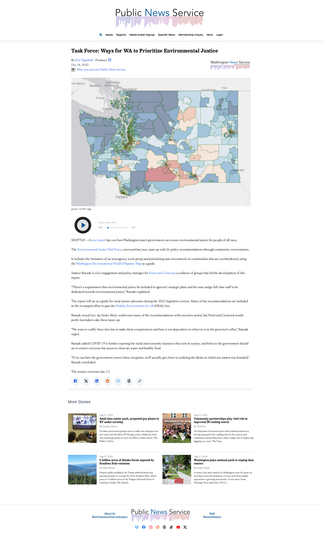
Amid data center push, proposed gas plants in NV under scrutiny (129, 420)
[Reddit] (157, 527)
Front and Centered (162, 273)
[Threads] (164, 527)
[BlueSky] (137, 527)
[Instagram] (151, 527)
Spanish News (166, 34)
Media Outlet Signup (142, 34)
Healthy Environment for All (135, 306)
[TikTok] (171, 527)
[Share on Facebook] (75, 381)
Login (219, 34)
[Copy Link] (140, 381)
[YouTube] (178, 527)
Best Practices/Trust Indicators (109, 516)
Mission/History (212, 516)
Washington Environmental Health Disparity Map (109, 263)
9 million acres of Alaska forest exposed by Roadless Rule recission (126, 462)
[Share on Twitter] (86, 381)
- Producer (91, 60)
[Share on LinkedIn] (97, 381)
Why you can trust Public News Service (100, 69)
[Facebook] (144, 527)
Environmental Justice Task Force (99, 249)
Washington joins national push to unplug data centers (224, 462)
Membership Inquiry (190, 34)
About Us (109, 513)
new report (98, 240)
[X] (185, 527)
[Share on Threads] (129, 381)
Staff (212, 513)
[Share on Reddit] (107, 381)
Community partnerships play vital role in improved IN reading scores (221, 420)
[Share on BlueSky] (118, 381)
